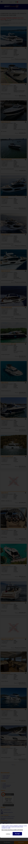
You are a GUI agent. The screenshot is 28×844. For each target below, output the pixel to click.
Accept (17, 834)
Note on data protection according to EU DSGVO (12, 829)
